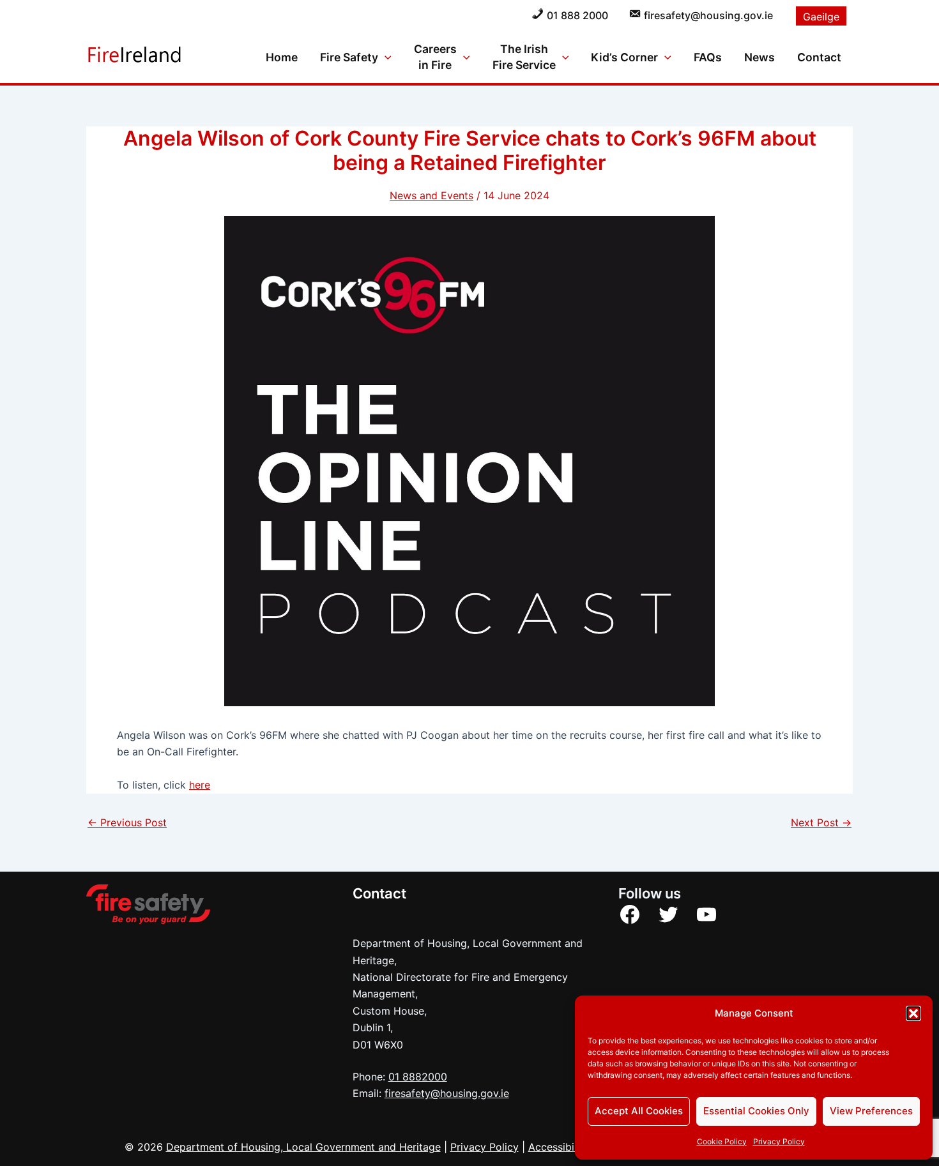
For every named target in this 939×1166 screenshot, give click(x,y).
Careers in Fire (435, 57)
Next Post (821, 822)
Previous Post (127, 822)
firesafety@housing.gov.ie (447, 1093)
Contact (819, 57)
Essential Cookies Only (756, 1111)
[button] (913, 1013)
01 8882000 (417, 1076)
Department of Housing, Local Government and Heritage (303, 1146)
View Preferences (871, 1111)
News (759, 57)
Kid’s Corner (624, 57)
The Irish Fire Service (524, 57)
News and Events (431, 195)
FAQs (708, 57)
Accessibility (558, 1146)
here (199, 784)
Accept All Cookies (639, 1111)
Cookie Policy (722, 1141)
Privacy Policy (779, 1141)
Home (282, 57)
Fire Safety (349, 57)
